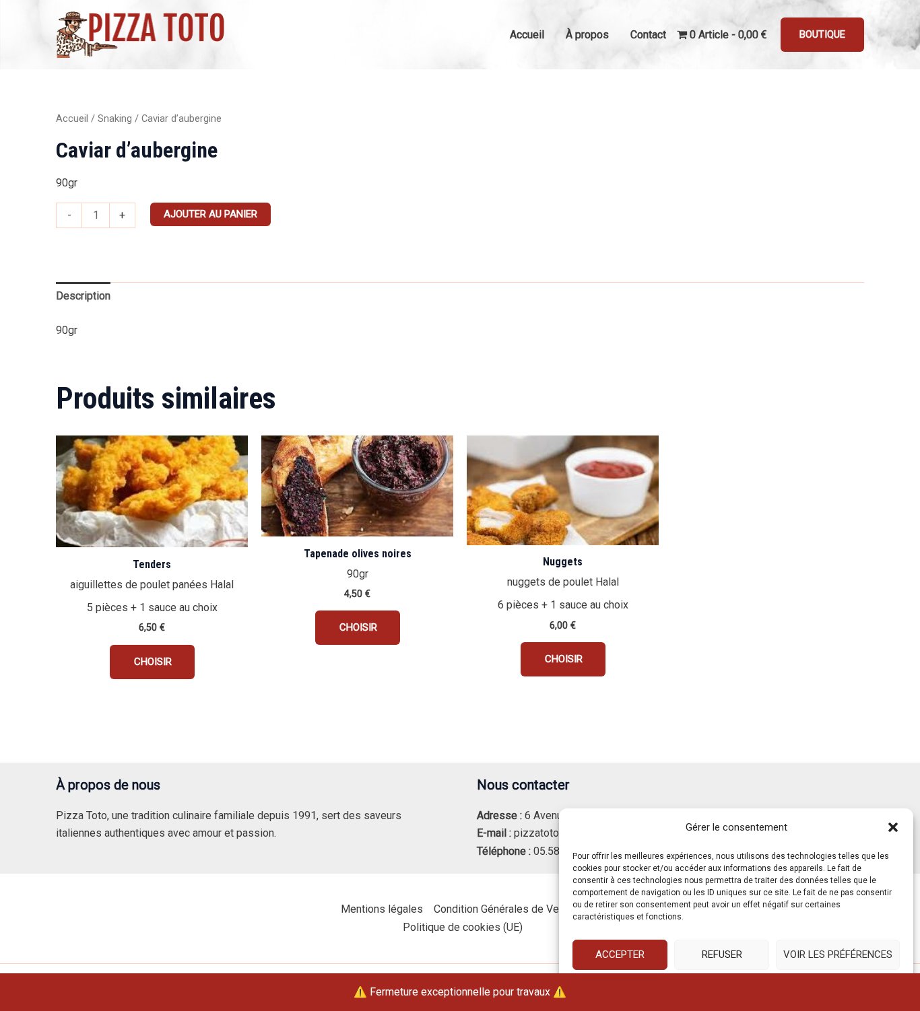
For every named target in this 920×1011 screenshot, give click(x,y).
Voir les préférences (837, 954)
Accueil (527, 34)
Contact (648, 34)
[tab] (83, 296)
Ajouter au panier (210, 214)
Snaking (115, 118)
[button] (893, 827)
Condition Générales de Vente (504, 909)
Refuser (722, 954)
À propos (587, 34)
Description (83, 295)
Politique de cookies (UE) (463, 927)
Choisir (152, 662)
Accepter (620, 954)
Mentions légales (382, 909)
